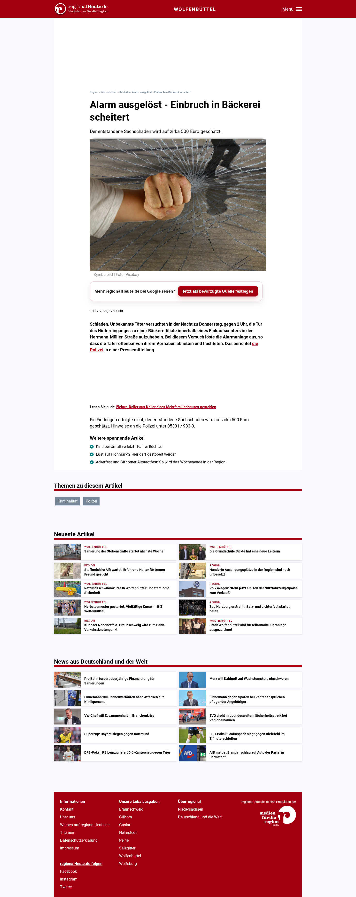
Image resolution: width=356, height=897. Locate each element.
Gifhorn (125, 817)
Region (94, 92)
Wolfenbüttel (108, 92)
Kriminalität (67, 501)
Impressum (69, 848)
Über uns (67, 817)
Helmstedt (128, 832)
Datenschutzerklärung (79, 840)
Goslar (124, 825)
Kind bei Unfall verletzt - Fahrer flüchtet (129, 446)
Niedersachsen (190, 809)
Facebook (68, 871)
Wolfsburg (128, 863)
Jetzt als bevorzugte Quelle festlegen (218, 291)
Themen (67, 832)
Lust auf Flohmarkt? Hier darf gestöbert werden (136, 454)
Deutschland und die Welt (200, 817)
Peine (124, 840)
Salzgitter (127, 848)
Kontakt (66, 809)
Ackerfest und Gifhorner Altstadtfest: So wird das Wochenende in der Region (160, 462)
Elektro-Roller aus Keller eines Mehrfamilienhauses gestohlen (166, 407)
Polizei (91, 501)
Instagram (68, 879)
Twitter (66, 887)
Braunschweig (131, 809)
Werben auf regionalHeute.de (84, 825)
